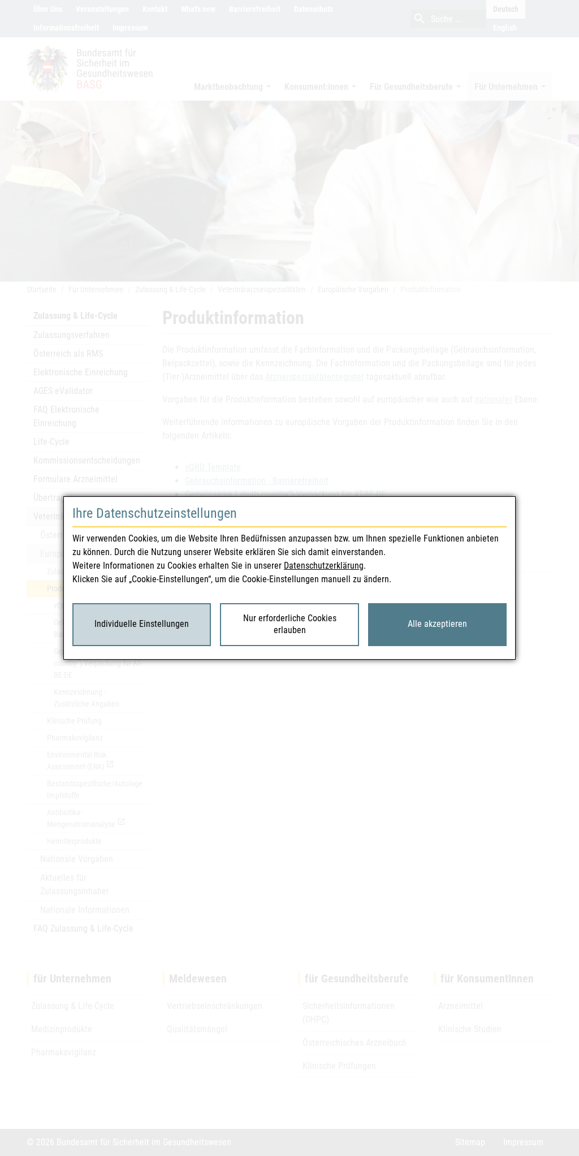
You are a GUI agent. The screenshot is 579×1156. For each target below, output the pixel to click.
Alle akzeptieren (437, 623)
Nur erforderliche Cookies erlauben (289, 624)
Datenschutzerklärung (324, 565)
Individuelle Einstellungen (141, 623)
